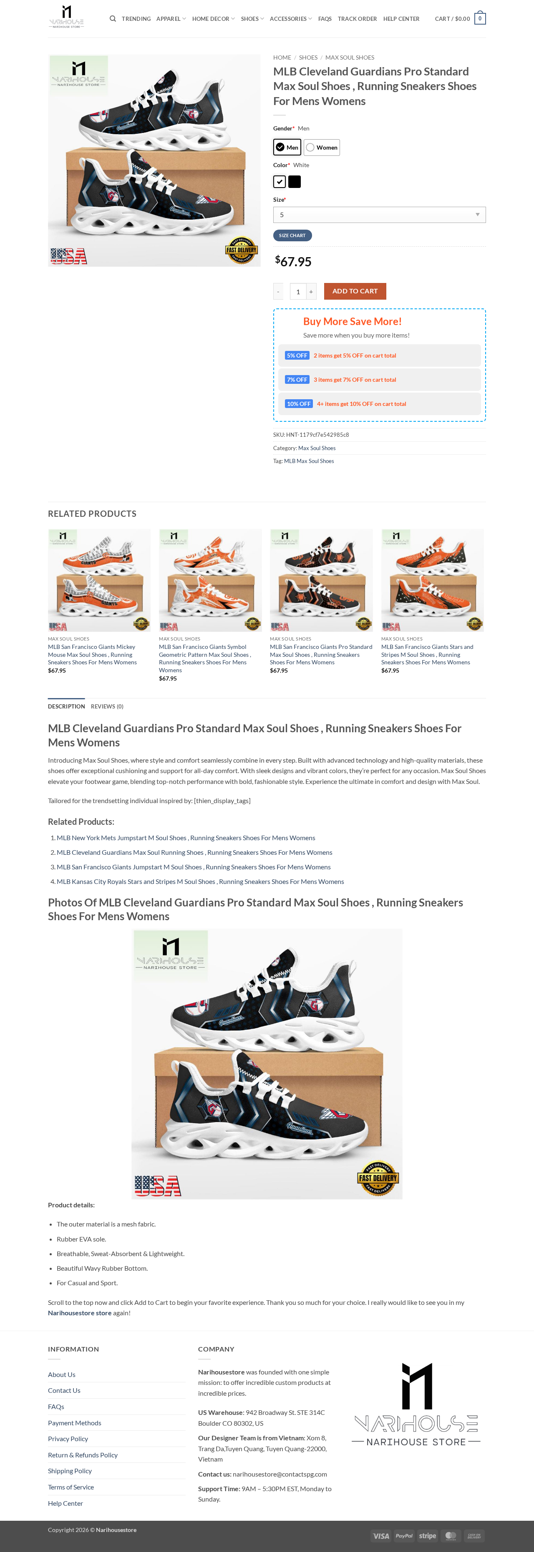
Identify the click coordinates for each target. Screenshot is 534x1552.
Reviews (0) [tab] (107, 706)
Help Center (401, 18)
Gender (284, 128)
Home (282, 57)
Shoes (308, 57)
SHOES (250, 18)
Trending (136, 18)
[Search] (113, 19)
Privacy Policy (68, 1438)
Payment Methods (74, 1423)
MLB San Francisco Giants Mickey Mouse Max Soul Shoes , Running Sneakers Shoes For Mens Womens (92, 654)
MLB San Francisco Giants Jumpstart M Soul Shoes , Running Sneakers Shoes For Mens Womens (194, 867)
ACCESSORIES (288, 18)
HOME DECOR (211, 18)
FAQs (325, 18)
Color (281, 164)
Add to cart (355, 291)
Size (279, 199)
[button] (460, 18)
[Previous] (48, 612)
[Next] (483, 612)
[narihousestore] (72, 19)
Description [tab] (66, 706)
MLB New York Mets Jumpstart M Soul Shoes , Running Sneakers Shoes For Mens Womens (186, 837)
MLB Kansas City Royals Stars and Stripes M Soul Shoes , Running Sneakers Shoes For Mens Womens (200, 881)
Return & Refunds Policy (83, 1455)
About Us (62, 1374)
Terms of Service (71, 1487)
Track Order (358, 18)
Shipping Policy (70, 1470)
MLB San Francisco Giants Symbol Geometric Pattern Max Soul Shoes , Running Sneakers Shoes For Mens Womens (205, 658)
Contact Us (64, 1390)
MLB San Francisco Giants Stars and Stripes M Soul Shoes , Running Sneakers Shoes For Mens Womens (427, 654)
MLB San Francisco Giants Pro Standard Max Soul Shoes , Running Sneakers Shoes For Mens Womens (321, 654)
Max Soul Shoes (349, 57)
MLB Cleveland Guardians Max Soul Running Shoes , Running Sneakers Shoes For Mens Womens (194, 852)
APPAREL (168, 18)
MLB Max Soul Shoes (309, 461)
